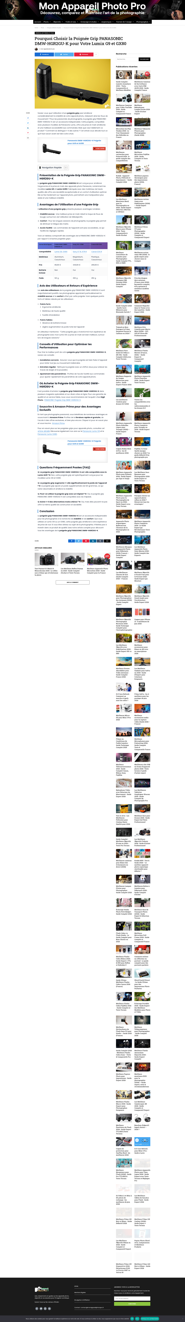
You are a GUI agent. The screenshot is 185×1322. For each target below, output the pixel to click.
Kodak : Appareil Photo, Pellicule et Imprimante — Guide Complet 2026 (124, 179)
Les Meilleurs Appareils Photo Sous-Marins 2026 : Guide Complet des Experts (141, 551)
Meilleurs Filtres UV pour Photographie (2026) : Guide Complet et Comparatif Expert (141, 232)
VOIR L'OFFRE (100, 149)
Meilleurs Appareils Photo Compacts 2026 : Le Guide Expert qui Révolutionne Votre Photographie (142, 526)
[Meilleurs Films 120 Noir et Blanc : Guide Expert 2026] (142, 1256)
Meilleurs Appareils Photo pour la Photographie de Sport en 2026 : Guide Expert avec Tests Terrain (124, 501)
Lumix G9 (58, 252)
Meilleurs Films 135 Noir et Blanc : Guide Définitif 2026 (124, 1221)
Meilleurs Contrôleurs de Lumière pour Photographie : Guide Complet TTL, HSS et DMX (123, 257)
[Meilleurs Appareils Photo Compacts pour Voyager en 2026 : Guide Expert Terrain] (142, 416)
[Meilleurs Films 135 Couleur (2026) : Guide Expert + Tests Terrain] (142, 1212)
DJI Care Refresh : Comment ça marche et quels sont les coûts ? (123, 697)
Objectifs (57, 22)
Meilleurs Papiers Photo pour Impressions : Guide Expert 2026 (124, 1077)
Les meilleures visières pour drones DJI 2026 (122, 402)
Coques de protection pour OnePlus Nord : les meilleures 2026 (123, 1152)
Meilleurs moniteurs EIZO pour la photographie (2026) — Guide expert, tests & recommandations (141, 1080)
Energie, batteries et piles (45, 33)
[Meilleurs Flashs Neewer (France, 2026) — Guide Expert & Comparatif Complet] (142, 343)
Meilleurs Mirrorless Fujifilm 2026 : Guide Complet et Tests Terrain (141, 156)
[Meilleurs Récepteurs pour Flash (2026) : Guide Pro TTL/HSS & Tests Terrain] (124, 1163)
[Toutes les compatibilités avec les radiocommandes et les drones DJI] (142, 392)
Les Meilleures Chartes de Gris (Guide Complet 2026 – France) (122, 575)
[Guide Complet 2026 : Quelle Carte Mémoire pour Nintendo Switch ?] (124, 298)
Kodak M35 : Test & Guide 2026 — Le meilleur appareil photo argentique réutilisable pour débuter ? (141, 866)
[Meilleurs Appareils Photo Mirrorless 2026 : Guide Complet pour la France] (99, 559)
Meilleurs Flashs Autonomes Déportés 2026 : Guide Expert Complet (141, 1055)
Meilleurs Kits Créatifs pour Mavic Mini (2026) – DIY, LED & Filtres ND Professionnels (142, 331)
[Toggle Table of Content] (65, 167)
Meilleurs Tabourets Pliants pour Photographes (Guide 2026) (142, 132)
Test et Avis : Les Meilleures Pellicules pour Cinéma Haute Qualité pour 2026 (123, 820)
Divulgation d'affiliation (82, 1300)
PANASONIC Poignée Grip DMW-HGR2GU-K (62, 400)
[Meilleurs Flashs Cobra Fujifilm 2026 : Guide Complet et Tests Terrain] (124, 996)
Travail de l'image (124, 22)
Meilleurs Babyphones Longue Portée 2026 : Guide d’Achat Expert (142, 109)
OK (132, 1318)
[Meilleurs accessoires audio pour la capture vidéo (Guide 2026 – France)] (142, 708)
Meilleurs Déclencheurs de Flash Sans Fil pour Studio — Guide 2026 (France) (124, 1031)
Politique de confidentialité (149, 1318)
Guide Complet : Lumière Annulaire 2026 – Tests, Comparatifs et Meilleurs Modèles (123, 86)
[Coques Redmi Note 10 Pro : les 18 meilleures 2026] (124, 441)
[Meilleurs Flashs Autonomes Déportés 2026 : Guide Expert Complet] (142, 1043)
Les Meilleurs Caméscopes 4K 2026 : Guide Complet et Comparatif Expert (141, 1106)
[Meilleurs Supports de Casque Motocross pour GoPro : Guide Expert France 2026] (124, 369)
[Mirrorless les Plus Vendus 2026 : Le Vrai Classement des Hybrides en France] (124, 121)
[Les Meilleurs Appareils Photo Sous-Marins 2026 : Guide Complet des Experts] (142, 539)
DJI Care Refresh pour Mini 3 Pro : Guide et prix (141, 1151)
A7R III (84, 252)
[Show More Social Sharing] (96, 54)
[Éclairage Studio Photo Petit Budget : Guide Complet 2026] (124, 902)
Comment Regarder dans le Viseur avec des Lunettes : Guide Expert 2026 (142, 309)
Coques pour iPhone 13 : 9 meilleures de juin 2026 (142, 621)
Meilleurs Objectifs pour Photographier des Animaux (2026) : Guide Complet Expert (124, 600)
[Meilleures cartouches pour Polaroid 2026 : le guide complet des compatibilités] (124, 145)
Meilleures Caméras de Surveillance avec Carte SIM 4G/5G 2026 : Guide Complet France (142, 86)
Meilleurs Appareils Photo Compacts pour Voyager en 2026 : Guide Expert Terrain (142, 427)
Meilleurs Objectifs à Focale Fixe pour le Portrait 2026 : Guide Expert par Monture (141, 576)
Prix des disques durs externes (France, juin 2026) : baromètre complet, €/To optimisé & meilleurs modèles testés (142, 284)
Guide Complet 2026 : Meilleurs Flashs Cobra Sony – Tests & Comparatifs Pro (124, 1054)
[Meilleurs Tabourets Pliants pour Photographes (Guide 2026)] (142, 121)
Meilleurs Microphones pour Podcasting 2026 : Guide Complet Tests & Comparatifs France (142, 744)
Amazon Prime (58, 423)
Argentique (106, 22)
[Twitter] (28, 123)
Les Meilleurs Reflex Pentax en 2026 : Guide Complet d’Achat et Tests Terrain (72, 571)
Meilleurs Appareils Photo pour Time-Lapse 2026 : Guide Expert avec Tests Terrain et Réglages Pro (142, 1175)
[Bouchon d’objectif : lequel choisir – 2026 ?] (142, 1118)
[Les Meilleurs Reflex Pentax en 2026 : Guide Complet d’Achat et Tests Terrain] (72, 559)
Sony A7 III (77, 252)
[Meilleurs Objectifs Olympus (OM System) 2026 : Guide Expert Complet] (124, 271)
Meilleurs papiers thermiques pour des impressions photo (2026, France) (141, 180)
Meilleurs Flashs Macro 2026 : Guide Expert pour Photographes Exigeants (123, 1106)
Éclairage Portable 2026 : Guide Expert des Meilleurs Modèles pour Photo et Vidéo (142, 1008)
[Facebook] (28, 118)
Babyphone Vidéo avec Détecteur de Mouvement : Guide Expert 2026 (123, 793)
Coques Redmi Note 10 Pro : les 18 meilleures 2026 (123, 451)
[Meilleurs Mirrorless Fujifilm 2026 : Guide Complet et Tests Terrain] (142, 145)
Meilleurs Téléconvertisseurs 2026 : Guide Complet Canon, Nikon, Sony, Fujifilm (123, 770)
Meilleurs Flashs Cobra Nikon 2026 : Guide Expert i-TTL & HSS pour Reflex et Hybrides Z (123, 961)
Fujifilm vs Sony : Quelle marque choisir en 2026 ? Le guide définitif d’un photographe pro (142, 453)
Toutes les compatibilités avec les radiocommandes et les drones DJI (142, 404)
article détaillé (44, 431)
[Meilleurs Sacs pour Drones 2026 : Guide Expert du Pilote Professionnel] (142, 808)
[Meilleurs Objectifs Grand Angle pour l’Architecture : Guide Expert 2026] (142, 588)
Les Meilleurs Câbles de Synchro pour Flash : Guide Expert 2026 (141, 1199)
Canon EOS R (96, 252)
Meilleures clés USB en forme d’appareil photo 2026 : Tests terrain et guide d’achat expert (142, 769)
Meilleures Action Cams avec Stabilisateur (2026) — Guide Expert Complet (142, 203)
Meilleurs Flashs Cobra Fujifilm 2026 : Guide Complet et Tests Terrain (123, 1007)
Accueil (37, 22)
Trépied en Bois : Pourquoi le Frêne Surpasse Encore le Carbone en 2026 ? (123, 330)
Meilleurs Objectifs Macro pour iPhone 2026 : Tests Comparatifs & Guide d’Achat (123, 231)
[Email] (28, 138)
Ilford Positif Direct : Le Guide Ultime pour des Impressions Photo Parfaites (142, 984)
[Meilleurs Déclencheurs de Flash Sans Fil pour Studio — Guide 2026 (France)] (124, 1020)
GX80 (65, 252)
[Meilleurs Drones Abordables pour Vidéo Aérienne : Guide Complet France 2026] (124, 661)
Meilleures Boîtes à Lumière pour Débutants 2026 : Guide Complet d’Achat (142, 890)
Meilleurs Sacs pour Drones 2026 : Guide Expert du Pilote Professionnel (142, 819)
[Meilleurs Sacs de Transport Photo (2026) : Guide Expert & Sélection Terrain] (142, 902)
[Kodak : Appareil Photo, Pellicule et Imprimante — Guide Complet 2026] (124, 168)
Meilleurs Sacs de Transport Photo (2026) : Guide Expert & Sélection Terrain (141, 914)
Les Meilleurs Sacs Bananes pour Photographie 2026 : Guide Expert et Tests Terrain (142, 476)
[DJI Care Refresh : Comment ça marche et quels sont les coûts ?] (124, 687)
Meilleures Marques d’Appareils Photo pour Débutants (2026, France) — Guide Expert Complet (124, 552)
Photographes (142, 22)
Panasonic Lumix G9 (91, 431)
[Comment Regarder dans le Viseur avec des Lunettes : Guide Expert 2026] (142, 298)
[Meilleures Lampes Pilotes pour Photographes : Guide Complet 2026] (124, 879)
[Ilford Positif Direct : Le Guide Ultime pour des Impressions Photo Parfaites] (142, 973)
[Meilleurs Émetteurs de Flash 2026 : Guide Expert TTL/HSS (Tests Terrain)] (124, 1118)
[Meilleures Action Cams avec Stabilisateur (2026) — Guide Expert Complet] (142, 192)
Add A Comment (73, 582)
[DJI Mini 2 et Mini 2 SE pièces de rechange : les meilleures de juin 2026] (124, 1188)
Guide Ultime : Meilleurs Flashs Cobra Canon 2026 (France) (123, 983)
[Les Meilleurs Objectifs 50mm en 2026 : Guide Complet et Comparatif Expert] (124, 1233)
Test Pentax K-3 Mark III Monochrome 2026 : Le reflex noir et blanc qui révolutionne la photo (46, 572)
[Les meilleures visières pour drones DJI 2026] (124, 392)
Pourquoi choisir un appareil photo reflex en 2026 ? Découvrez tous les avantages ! (142, 500)
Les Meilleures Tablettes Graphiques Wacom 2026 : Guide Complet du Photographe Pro (142, 795)
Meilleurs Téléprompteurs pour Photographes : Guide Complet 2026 (142, 1031)
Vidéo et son (70, 22)
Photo (46, 22)
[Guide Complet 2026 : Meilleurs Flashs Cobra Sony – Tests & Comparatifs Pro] (124, 1043)
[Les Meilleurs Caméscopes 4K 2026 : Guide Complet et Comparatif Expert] (142, 1094)
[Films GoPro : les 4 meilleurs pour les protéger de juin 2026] (142, 687)
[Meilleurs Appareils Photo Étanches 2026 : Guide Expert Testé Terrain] (142, 369)
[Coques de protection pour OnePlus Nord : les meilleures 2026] (124, 1141)
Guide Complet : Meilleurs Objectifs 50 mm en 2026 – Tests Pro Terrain (123, 842)
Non (137, 1318)
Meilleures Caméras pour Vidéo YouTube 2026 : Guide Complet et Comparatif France (124, 109)
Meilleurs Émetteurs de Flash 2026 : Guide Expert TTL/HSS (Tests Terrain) (123, 1129)
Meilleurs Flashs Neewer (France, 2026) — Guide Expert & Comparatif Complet (141, 356)
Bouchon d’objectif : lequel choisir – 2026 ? (142, 1127)
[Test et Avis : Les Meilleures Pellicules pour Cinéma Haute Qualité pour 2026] (124, 808)
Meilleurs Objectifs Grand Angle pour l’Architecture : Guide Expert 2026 (141, 599)
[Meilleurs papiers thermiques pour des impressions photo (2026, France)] (142, 168)
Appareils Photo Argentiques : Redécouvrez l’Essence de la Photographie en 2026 (122, 526)
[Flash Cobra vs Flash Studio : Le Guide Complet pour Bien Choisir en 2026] (124, 926)
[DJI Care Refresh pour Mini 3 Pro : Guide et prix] (142, 1141)
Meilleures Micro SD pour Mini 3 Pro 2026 (123, 717)
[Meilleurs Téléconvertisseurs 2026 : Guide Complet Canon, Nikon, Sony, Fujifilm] (124, 757)
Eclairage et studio (89, 22)
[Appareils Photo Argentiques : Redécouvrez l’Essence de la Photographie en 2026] (124, 514)
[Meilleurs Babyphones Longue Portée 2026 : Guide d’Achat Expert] (142, 98)
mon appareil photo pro (48, 49)
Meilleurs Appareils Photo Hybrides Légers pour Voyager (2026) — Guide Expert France (124, 428)
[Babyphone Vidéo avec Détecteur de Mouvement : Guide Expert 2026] (124, 783)
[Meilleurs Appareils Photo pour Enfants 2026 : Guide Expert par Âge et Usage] (124, 465)
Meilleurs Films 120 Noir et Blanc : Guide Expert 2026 (142, 1266)
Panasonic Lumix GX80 (47, 434)
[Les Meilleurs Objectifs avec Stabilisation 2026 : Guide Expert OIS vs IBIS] (124, 638)
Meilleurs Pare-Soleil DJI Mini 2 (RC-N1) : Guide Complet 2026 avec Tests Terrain (123, 355)
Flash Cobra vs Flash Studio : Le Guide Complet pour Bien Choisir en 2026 (124, 937)
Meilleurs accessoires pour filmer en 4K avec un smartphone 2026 (141, 649)
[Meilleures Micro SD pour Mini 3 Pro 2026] (124, 708)
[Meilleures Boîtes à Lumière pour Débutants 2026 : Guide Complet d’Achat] (142, 879)
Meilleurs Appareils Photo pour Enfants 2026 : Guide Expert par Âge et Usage (124, 475)
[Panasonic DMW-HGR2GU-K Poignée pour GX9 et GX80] (52, 149)
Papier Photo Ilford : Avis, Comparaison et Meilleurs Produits (142, 1244)
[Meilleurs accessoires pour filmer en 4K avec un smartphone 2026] (142, 638)
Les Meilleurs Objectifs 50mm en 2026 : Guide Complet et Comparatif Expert (123, 1245)
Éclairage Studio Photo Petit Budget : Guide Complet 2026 (124, 912)
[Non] (183, 1319)
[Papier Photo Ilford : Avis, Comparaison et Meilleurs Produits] (142, 1233)
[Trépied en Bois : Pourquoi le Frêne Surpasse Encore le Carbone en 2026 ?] (124, 320)
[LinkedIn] (28, 128)
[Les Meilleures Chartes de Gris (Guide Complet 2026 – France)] (124, 565)
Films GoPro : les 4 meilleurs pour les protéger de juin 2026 (141, 697)
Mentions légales (80, 1292)
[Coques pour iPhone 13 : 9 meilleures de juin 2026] (142, 612)
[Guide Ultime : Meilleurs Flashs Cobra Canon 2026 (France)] (124, 973)
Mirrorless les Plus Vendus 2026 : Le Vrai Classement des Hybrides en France (123, 133)
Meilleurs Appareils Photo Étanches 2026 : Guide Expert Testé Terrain (142, 379)
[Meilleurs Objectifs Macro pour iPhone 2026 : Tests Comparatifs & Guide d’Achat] (124, 219)
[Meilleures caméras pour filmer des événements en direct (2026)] (124, 853)
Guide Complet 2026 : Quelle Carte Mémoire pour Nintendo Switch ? (124, 309)
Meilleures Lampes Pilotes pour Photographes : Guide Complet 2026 (124, 889)
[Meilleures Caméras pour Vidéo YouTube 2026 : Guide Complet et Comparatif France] (124, 98)
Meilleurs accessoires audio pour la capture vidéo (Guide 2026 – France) (142, 719)
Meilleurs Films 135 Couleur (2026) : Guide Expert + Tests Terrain (142, 1222)
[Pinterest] (28, 133)
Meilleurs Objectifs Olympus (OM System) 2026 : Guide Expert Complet (123, 282)
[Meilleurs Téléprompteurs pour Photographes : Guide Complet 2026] (142, 1020)
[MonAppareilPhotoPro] (92, 9)
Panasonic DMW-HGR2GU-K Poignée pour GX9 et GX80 (84, 142)
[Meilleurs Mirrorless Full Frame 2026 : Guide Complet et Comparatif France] (142, 926)
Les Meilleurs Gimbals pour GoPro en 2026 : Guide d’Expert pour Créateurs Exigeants (142, 673)
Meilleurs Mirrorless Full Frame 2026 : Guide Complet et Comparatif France (141, 937)
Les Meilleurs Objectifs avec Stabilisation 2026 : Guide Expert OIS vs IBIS (124, 649)
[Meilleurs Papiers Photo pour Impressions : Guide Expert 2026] (124, 1067)
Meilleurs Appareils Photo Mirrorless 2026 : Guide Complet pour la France (97, 571)
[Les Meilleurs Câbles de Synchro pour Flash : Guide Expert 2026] (142, 1188)
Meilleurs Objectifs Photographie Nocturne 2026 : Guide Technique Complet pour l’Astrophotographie (124, 624)
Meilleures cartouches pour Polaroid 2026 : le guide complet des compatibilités (123, 156)
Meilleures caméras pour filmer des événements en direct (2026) (124, 864)
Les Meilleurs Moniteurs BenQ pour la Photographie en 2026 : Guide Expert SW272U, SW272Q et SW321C (123, 205)
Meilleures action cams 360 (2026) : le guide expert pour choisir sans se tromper (142, 256)
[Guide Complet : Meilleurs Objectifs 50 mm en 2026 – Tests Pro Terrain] (124, 832)
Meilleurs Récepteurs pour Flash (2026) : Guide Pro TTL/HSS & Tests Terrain (123, 1174)
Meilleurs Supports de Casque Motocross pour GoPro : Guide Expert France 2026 (123, 380)
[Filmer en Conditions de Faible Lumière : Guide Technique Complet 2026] (124, 731)
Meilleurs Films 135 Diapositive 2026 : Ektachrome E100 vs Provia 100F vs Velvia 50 (124, 1268)
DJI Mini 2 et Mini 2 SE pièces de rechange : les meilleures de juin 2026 (124, 1200)
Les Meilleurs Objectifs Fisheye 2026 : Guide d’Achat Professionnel (142, 842)
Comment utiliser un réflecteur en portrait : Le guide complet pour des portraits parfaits (141, 961)
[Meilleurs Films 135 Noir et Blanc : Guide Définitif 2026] (124, 1212)
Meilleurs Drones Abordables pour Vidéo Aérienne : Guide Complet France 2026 (123, 672)
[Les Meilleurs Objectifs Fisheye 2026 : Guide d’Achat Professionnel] (142, 832)
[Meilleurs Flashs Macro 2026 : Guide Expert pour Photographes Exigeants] (124, 1094)
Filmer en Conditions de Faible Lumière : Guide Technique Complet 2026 (122, 743)
